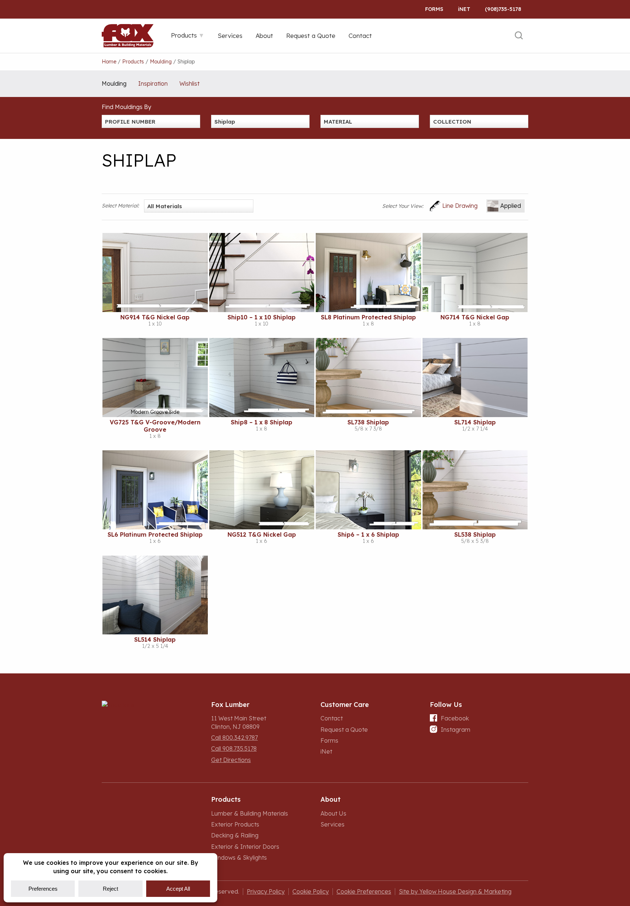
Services (332, 824)
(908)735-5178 (503, 9)
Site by (455, 891)
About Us (333, 813)
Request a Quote (344, 729)
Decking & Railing (234, 835)
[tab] (187, 35)
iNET (464, 9)
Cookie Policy (310, 891)
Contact (331, 718)
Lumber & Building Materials (249, 813)
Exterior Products (235, 824)
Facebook (455, 718)
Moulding (114, 83)
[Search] (519, 35)
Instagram (455, 729)
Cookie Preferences (364, 891)
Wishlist (189, 83)
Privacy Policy (266, 891)
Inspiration (153, 83)
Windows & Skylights (239, 857)
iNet (326, 751)
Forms (434, 9)
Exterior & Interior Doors (245, 846)
